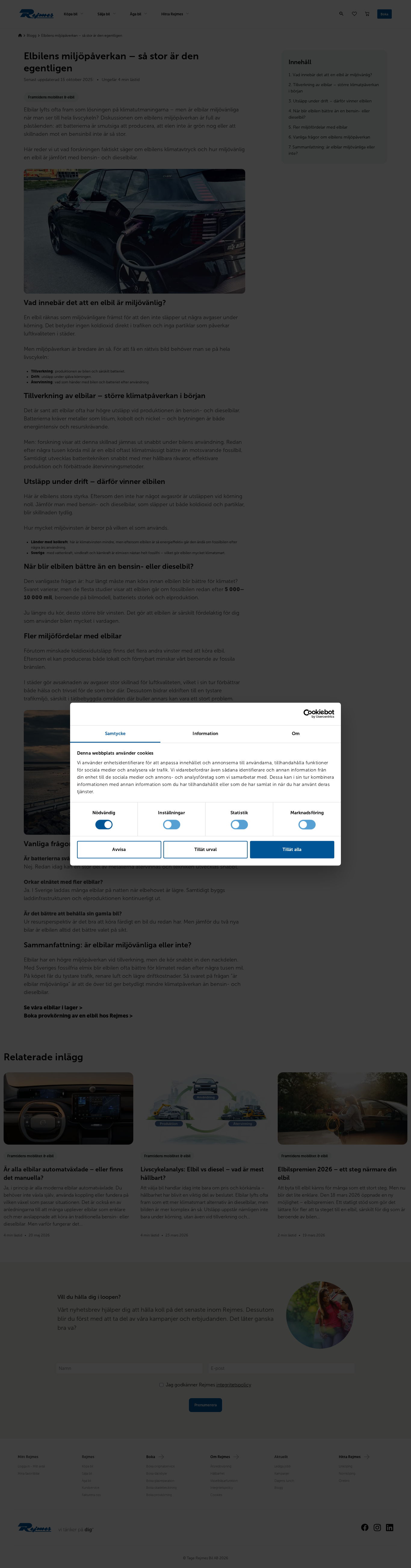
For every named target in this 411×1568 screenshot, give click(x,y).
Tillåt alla (292, 850)
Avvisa (119, 850)
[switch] (171, 824)
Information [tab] (205, 733)
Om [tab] (296, 733)
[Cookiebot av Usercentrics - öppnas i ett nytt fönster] (308, 713)
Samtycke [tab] (115, 733)
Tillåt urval (205, 850)
